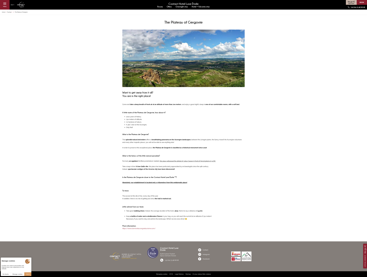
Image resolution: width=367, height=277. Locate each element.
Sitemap (188, 274)
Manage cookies (17, 274)
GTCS (171, 274)
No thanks (6, 274)
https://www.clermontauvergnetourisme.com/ (139, 228)
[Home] (21, 5)
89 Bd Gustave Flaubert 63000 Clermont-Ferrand (168, 255)
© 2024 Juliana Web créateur (202, 274)
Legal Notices (179, 274)
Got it (28, 274)
